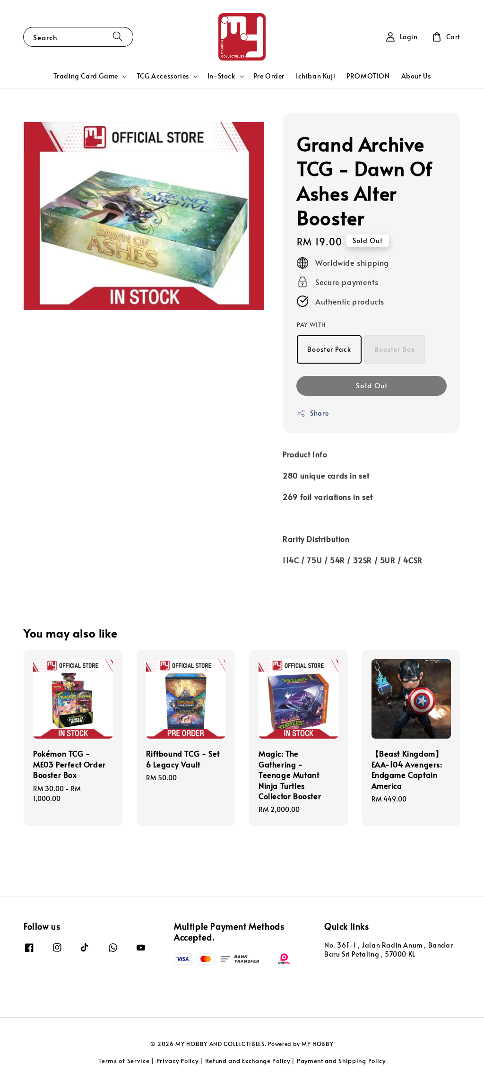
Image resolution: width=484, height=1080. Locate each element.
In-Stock (221, 76)
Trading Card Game (85, 76)
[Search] (118, 36)
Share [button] (319, 413)
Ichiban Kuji (315, 75)
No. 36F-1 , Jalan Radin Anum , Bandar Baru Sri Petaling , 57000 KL (388, 949)
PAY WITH (311, 324)
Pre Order (269, 75)
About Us (416, 75)
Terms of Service (123, 1060)
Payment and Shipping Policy (341, 1060)
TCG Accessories (163, 76)
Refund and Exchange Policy (247, 1060)
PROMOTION (367, 75)
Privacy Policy (177, 1060)
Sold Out (372, 385)
